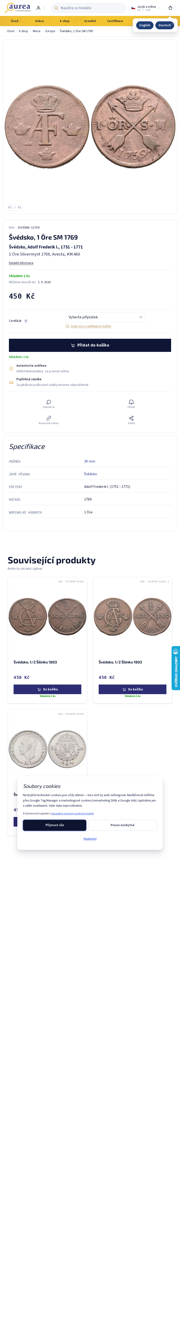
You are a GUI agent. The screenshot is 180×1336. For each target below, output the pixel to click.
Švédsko (90, 474)
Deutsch (165, 25)
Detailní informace (21, 263)
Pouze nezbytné (123, 825)
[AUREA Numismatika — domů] (17, 8)
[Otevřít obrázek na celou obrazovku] (90, 127)
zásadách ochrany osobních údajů (72, 814)
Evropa (50, 31)
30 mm (89, 461)
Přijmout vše (54, 825)
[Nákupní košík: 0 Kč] (170, 8)
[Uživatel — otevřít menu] (40, 8)
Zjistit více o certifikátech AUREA (91, 326)
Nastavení (90, 838)
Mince (37, 31)
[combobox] (91, 8)
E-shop (23, 31)
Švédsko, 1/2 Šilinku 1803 (35, 662)
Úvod (10, 31)
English (144, 25)
